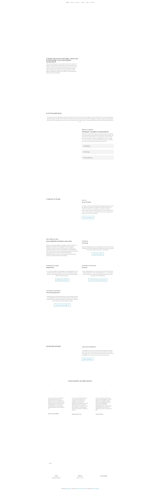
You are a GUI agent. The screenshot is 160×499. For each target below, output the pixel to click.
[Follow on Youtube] (106, 480)
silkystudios (68, 488)
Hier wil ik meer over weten (98, 280)
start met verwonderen (62, 305)
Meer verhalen (87, 359)
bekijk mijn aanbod (62, 280)
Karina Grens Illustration (81, 488)
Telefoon (80, 476)
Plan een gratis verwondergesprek (93, 37)
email (56, 476)
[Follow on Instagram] (101, 480)
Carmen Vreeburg (95, 488)
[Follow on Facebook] (104, 480)
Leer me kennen (88, 217)
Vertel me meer (97, 254)
